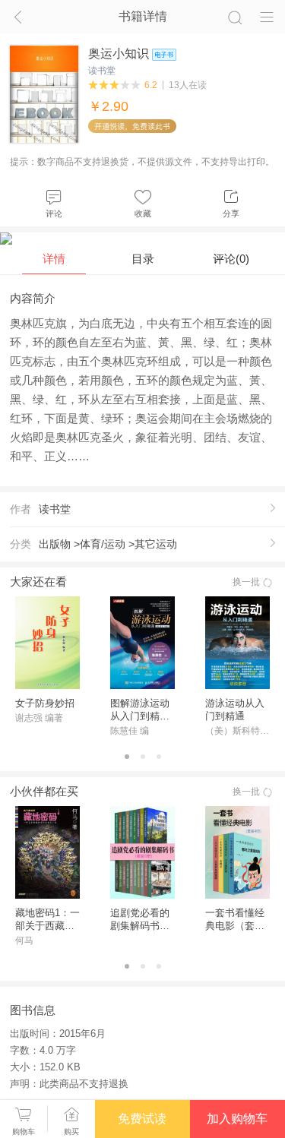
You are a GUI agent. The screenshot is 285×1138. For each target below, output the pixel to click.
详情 (54, 258)
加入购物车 (237, 1118)
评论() (231, 258)
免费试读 (142, 1118)
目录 (142, 258)
